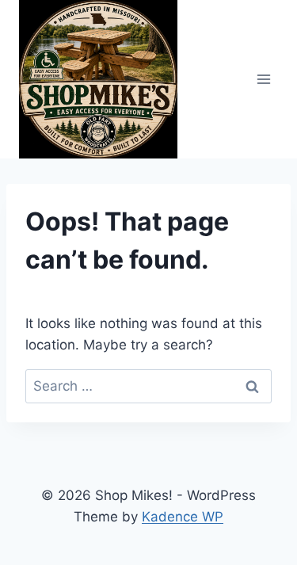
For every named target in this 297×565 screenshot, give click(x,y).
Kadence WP (182, 517)
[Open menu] (263, 79)
